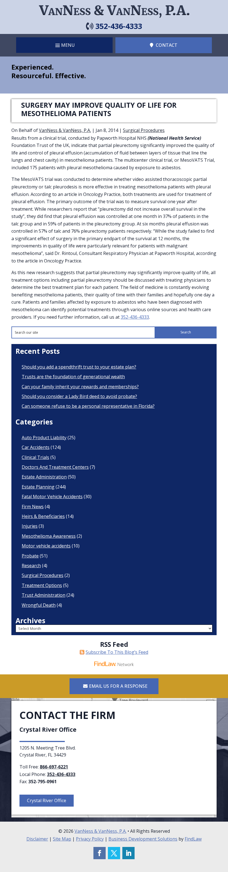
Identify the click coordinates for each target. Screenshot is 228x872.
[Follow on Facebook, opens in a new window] (99, 853)
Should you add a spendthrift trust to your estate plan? (79, 367)
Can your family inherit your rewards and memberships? (80, 387)
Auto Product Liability (44, 437)
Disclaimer (37, 839)
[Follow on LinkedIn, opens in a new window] (128, 853)
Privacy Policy (90, 839)
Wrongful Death (39, 605)
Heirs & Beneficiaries (43, 516)
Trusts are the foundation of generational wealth (73, 377)
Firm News (33, 506)
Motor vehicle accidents (46, 546)
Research (31, 565)
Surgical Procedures (144, 130)
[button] (64, 45)
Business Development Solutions (142, 839)
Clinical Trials (35, 457)
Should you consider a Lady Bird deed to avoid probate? (79, 396)
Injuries (30, 526)
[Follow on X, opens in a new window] (114, 853)
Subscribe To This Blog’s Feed (117, 652)
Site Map (62, 839)
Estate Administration (44, 477)
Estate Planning (38, 487)
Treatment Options (42, 585)
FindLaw (193, 839)
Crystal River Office (46, 800)
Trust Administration (43, 595)
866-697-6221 (54, 767)
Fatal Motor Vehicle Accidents (52, 496)
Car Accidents (35, 447)
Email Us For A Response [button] (118, 686)
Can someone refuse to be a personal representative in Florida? (88, 406)
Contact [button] (166, 45)
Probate (30, 556)
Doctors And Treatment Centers (55, 467)
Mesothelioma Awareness (49, 536)
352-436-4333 (118, 26)
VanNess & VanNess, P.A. (65, 130)
